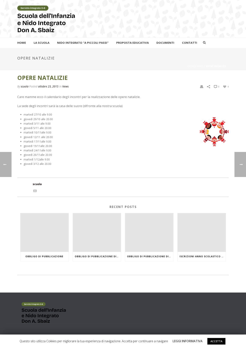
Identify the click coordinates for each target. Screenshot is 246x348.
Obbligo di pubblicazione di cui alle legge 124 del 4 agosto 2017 (98, 256)
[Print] (201, 86)
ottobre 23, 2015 (48, 86)
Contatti (189, 42)
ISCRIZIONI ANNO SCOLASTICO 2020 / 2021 (203, 256)
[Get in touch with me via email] (35, 190)
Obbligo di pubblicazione (44, 256)
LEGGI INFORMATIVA (188, 341)
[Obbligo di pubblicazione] (44, 232)
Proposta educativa (132, 42)
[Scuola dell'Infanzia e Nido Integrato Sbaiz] (46, 19)
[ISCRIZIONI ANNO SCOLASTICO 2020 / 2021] (202, 232)
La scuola (41, 42)
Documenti (165, 42)
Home (21, 42)
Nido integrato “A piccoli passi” (83, 42)
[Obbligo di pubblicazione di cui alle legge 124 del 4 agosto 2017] (97, 232)
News (200, 66)
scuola (24, 86)
